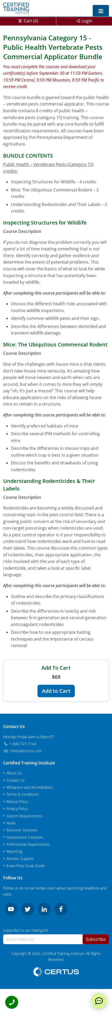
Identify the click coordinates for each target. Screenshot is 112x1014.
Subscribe (95, 939)
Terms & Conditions (23, 794)
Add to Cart (56, 690)
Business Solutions (22, 830)
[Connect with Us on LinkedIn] (44, 909)
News (11, 822)
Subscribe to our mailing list (25, 930)
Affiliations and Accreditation (30, 787)
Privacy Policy (17, 808)
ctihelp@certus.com (25, 750)
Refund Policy (17, 801)
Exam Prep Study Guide (26, 865)
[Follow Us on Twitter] (27, 909)
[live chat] (99, 1001)
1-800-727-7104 (22, 743)
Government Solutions (25, 837)
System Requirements (24, 815)
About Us (14, 772)
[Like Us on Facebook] (60, 909)
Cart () (31, 21)
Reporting (14, 851)
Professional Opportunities (28, 844)
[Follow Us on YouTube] (10, 909)
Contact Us (16, 780)
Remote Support (20, 858)
